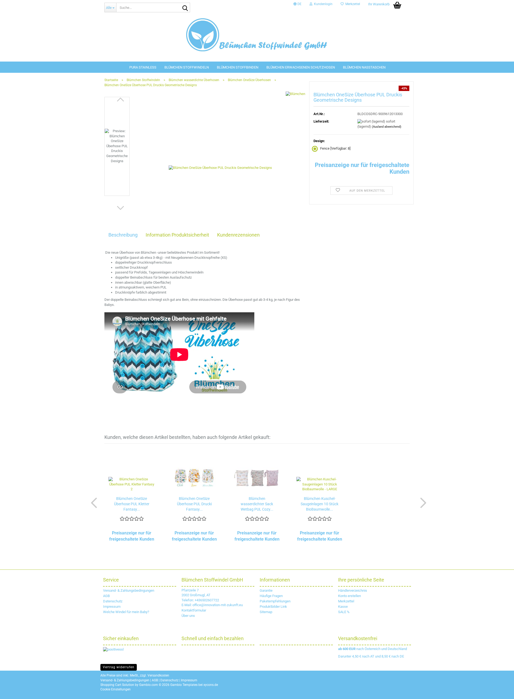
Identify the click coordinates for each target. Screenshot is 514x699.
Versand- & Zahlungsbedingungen (128, 590)
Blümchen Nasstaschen (364, 67)
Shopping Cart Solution (117, 685)
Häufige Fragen (271, 596)
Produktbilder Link (273, 607)
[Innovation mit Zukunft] (257, 35)
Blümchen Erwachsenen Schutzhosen (300, 67)
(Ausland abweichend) (386, 126)
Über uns (188, 616)
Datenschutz (112, 601)
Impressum (111, 607)
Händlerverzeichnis (352, 590)
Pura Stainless (142, 67)
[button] (297, 4)
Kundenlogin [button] (322, 4)
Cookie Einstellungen (115, 689)
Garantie (266, 590)
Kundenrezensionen (238, 235)
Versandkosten (158, 675)
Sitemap (266, 612)
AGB (106, 596)
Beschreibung (123, 235)
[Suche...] (185, 8)
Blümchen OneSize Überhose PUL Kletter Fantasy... (131, 503)
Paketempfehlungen (275, 601)
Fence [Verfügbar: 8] (335, 148)
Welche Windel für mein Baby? (126, 612)
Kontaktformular (194, 610)
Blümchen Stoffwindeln (186, 67)
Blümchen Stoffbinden (237, 67)
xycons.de (210, 685)
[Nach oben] (503, 691)
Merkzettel (352, 4)
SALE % (344, 612)
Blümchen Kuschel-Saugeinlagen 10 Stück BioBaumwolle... (319, 503)
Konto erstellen (349, 596)
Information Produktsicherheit (177, 235)
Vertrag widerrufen (118, 667)
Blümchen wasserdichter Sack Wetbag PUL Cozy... (257, 503)
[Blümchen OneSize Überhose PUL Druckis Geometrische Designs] (220, 157)
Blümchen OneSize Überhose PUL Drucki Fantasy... (194, 503)
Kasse (343, 607)
